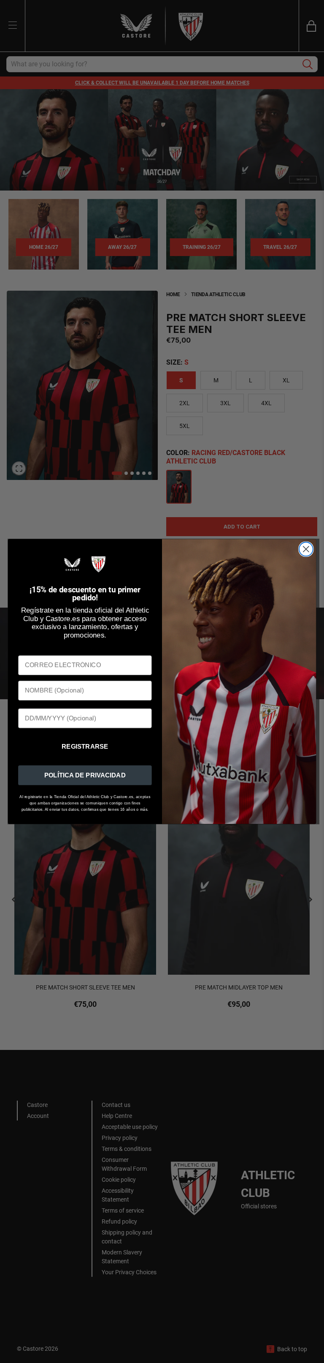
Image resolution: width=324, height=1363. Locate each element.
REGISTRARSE (85, 746)
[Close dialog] (306, 549)
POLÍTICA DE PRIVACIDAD (85, 774)
